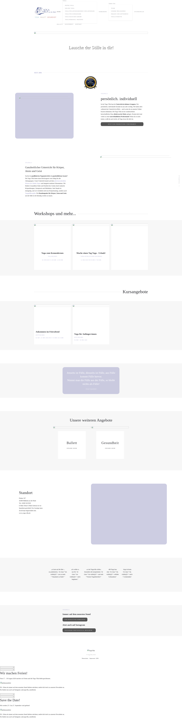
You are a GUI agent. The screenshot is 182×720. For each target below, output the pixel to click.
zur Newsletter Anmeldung (75, 619)
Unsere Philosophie (118, 11)
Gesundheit (69, 24)
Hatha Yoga (69, 5)
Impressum (92, 658)
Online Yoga (69, 8)
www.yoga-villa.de (24, 513)
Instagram (17, 690)
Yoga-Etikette (116, 16)
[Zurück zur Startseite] (45, 12)
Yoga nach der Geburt (73, 16)
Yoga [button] (64, 0)
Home (59, 11)
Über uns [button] (112, 3)
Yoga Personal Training (74, 19)
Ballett (60, 24)
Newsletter (59, 687)
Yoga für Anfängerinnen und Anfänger (80, 11)
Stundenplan (139, 11)
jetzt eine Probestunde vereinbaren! (122, 124)
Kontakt (78, 24)
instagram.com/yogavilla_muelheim (79, 630)
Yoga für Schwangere (73, 14)
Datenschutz (85, 658)
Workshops (103, 11)
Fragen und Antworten (119, 14)
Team (113, 8)
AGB (97, 658)
